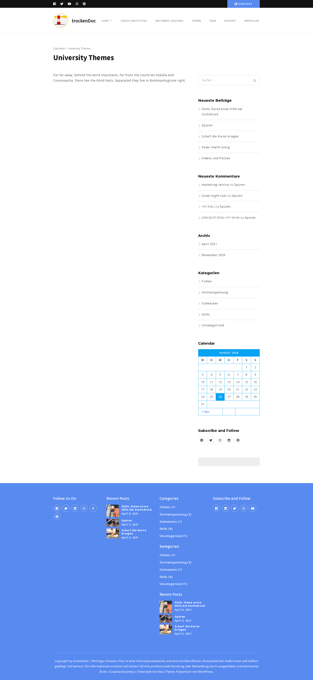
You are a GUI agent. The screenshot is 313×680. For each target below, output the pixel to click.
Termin (196, 20)
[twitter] (210, 440)
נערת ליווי (208, 207)
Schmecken (210, 303)
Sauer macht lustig (216, 147)
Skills (206, 314)
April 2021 (209, 244)
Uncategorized (213, 325)
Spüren (207, 125)
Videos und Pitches (134, 20)
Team (212, 20)
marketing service (215, 185)
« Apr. (206, 412)
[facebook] (201, 440)
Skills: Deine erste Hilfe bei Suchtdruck (137, 507)
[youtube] (252, 508)
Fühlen (207, 281)
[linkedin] (229, 440)
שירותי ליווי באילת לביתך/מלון (220, 218)
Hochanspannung (215, 292)
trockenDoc (84, 21)
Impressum (251, 20)
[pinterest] (238, 440)
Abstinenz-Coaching (169, 20)
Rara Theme (166, 672)
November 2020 (213, 255)
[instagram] (220, 440)
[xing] (93, 508)
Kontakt (245, 4)
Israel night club (214, 196)
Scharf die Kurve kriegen (220, 136)
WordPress (205, 672)
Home (105, 20)
